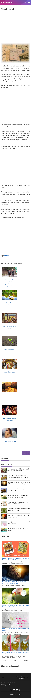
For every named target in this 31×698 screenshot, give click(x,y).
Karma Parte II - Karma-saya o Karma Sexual (17, 489)
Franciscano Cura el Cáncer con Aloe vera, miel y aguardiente (19, 470)
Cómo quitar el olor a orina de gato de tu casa (18, 529)
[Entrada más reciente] (28, 453)
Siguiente (26, 660)
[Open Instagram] (17, 690)
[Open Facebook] (11, 690)
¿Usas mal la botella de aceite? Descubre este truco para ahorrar (18, 476)
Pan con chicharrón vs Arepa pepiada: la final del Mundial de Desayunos (15, 559)
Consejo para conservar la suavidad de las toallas (19, 523)
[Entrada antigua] (24, 453)
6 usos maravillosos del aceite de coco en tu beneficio (18, 503)
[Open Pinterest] (20, 690)
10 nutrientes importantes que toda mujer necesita (19, 516)
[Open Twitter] (14, 690)
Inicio (15, 660)
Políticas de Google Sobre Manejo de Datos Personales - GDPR (8, 684)
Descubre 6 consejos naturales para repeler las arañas (19, 509)
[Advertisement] (15, 27)
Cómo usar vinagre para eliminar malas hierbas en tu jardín (18, 496)
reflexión (7, 256)
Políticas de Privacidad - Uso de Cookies (22, 677)
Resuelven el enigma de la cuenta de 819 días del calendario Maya (19, 483)
